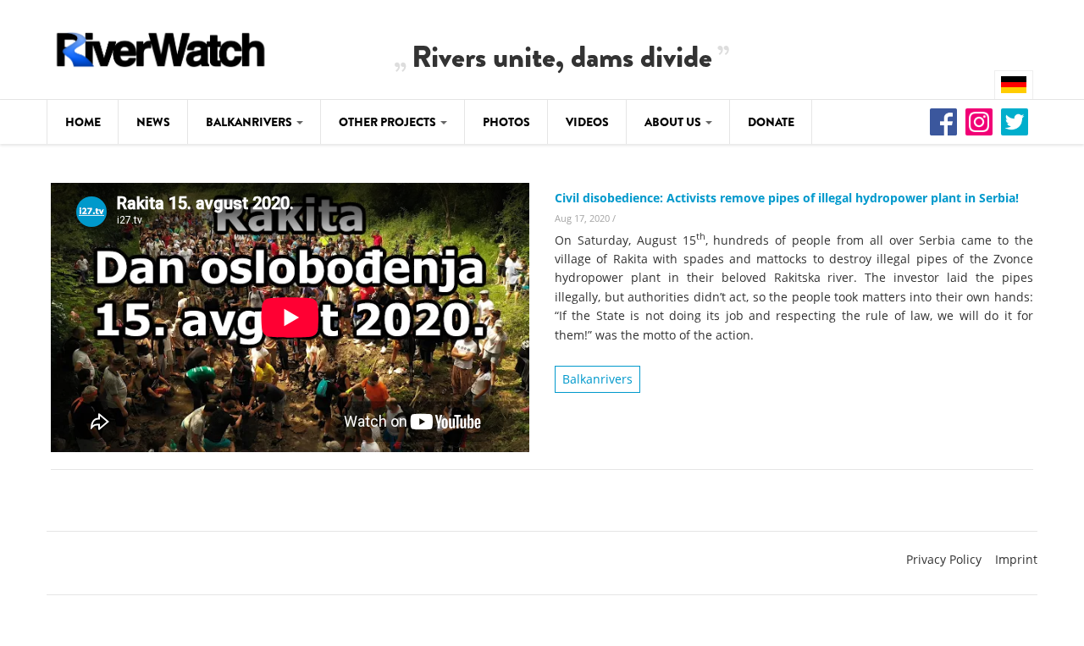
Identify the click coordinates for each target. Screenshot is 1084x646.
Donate (771, 121)
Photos (506, 121)
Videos (587, 121)
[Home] (161, 47)
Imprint (1016, 559)
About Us (674, 121)
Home (83, 121)
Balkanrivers (250, 121)
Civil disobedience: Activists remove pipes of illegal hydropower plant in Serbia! (787, 198)
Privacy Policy (944, 559)
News (153, 121)
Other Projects (389, 121)
